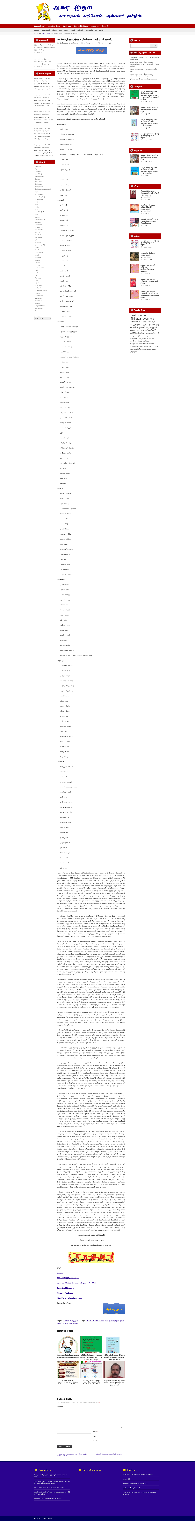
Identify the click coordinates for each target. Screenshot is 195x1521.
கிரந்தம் (59, 1323)
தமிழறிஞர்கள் (39, 237)
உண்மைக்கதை (39, 194)
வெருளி (37, 303)
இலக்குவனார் (39, 187)
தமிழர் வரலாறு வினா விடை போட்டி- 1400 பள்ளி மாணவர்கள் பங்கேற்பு (139, 1493)
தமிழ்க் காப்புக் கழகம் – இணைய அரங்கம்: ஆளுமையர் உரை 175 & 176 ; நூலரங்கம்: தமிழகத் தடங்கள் (144, 64)
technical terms (148, 344)
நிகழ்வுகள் (95, 26)
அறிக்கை (37, 169)
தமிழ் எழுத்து (67, 1323)
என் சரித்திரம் (153, 346)
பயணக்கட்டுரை (39, 268)
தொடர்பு (101, 30)
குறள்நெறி (38, 222)
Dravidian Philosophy (65, 1288)
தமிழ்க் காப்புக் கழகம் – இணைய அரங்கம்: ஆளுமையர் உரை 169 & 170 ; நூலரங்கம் (149, 170)
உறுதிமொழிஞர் (39, 199)
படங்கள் (37, 260)
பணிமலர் (37, 263)
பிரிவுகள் (152, 53)
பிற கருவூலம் (74, 1321)
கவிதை (66, 30)
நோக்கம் (105, 26)
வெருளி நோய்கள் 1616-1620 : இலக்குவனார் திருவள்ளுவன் (149, 221)
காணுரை (37, 217)
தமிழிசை (37, 240)
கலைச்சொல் (134, 346)
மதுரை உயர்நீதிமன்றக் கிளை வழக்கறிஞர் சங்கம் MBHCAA (76, 1283)
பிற (96, 30)
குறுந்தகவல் (38, 225)
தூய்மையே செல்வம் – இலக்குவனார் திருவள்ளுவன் (149, 255)
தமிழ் (154, 330)
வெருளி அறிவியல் (40, 306)
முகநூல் (37, 293)
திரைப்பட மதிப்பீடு (40, 245)
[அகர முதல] (88, 20)
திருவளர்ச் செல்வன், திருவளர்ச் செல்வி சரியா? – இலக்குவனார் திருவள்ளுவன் (114, 1383)
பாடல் (36, 270)
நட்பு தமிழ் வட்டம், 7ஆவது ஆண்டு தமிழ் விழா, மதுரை (150, 135)
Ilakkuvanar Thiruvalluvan (95, 1321)
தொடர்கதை (38, 250)
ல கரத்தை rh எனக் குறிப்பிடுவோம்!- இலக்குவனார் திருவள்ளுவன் (148, 208)
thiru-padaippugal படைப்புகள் (68, 1278)
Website (95, 1441)
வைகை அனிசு (136, 330)
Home (43, 33)
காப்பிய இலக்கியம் (40, 219)
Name (95, 1431)
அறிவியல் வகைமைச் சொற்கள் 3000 (145, 349)
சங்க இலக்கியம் (54, 26)
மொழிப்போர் (38, 298)
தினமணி (60, 1273)
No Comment (106, 43)
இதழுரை (37, 179)
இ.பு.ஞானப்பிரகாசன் (152, 333)
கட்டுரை (54, 30)
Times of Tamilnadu (65, 1293)
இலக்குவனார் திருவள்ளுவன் (69, 43)
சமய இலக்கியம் (46, 30)
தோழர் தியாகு (143, 346)
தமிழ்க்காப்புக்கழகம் (137, 338)
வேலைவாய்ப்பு (89, 30)
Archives (37, 316)
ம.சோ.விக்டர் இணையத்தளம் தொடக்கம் (134, 1483)
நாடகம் (37, 255)
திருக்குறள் (67, 26)
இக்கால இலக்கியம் (81, 26)
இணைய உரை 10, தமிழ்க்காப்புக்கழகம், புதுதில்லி (143, 79)
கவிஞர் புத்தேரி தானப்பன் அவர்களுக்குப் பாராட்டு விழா (150, 109)
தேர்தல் (37, 247)
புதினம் (37, 280)
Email (95, 1436)
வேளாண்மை (38, 311)
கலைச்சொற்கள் (39, 212)
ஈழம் (36, 192)
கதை (60, 30)
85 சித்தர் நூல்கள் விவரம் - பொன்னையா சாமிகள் (136, 1474)
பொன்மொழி (38, 285)
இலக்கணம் (38, 184)
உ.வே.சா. (139, 341)
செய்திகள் (80, 30)
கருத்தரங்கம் (38, 207)
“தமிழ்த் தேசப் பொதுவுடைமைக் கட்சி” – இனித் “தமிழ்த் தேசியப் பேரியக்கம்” (72, 1454)
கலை (36, 209)
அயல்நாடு (38, 166)
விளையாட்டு (38, 301)
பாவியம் (73, 30)
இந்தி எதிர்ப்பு (38, 181)
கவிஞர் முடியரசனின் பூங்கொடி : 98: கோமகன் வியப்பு (149, 281)
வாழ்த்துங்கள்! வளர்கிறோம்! (130, 1488)
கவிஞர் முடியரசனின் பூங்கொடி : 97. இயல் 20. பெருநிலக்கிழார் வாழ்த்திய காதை (150, 294)
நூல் (151, 318)
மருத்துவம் (38, 288)
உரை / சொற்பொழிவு (40, 197)
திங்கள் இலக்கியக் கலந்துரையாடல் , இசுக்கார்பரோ (109, 1454)
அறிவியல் (36, 30)
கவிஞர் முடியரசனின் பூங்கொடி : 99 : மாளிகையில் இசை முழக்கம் (148, 268)
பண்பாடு (37, 265)
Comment (60, 1406)
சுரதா (132, 349)
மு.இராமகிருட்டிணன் (41, 290)
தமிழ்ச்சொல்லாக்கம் (137, 333)
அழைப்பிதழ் (38, 174)
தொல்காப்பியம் (39, 26)
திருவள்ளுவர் (147, 330)
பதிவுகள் (133, 53)
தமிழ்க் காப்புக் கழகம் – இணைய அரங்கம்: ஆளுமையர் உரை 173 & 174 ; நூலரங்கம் (114, 1357)
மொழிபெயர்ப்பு (39, 296)
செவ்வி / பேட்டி (39, 235)
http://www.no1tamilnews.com (69, 1298)
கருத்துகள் (143, 53)
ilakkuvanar (136, 321)
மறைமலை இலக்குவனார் (139, 336)
